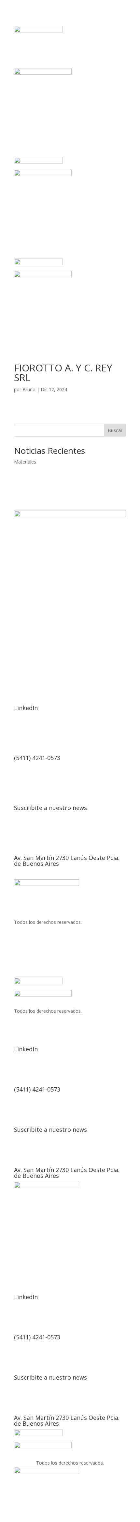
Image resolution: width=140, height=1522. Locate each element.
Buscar (115, 430)
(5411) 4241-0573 (37, 758)
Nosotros (50, 652)
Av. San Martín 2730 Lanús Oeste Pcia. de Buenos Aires (66, 860)
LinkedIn (26, 708)
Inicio (26, 652)
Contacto (114, 652)
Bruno (28, 389)
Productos (82, 652)
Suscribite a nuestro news (50, 808)
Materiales (25, 462)
